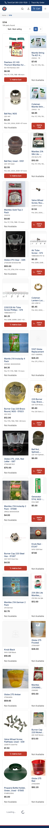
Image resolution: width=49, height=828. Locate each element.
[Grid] (36, 29)
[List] (40, 29)
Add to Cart (14, 75)
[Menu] (45, 9)
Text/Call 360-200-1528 (17, 2)
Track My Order (37, 2)
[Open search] (22, 8)
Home (4, 15)
